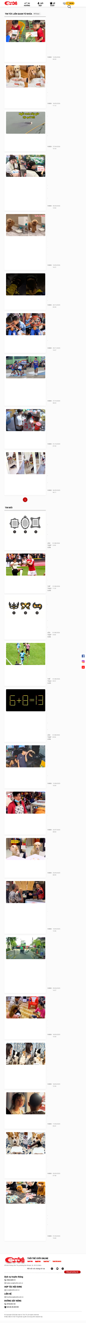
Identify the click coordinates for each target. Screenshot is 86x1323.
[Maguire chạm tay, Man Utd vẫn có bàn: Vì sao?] (25, 565)
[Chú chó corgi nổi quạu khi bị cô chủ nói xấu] (25, 1054)
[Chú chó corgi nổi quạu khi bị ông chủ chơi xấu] (25, 1143)
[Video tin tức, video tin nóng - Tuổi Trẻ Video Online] (47, 1261)
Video (49, 57)
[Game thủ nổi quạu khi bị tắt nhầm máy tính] (25, 756)
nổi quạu (36, 14)
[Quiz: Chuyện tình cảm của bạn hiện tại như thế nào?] (25, 608)
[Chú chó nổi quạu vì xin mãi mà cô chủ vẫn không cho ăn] (25, 225)
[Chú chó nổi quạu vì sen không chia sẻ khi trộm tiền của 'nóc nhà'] (25, 1193)
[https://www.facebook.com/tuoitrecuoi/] (52, 1269)
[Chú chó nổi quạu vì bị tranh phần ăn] (25, 849)
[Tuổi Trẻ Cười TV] (57, 1269)
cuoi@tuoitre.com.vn (13, 1290)
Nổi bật (41, 4)
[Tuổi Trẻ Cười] (63, 1269)
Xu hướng (27, 4)
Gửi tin (71, 3)
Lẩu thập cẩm (49, 545)
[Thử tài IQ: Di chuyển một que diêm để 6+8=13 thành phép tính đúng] (25, 700)
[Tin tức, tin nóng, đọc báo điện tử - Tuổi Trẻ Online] (30, 1261)
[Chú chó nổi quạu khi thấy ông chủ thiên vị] (25, 76)
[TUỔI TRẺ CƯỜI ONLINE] (14, 1260)
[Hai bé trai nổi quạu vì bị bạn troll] (25, 324)
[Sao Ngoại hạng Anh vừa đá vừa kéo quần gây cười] (25, 654)
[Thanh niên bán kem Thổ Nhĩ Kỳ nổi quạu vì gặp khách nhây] (25, 892)
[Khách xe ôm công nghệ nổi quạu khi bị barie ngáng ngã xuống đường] (25, 948)
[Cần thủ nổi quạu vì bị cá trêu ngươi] (25, 123)
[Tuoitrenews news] (57, 1261)
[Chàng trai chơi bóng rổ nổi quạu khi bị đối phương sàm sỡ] (25, 367)
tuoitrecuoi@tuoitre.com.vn (15, 1297)
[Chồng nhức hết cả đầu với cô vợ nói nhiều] (25, 420)
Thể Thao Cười (49, 588)
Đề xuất (52, 4)
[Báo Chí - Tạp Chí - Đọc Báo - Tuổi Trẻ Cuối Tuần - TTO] (38, 1261)
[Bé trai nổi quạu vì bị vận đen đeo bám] (25, 31)
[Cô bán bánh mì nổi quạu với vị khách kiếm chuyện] (25, 803)
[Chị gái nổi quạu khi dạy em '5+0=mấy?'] (25, 1103)
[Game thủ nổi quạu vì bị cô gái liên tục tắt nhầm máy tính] (25, 166)
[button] (64, 3)
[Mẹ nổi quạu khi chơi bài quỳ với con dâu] (25, 1007)
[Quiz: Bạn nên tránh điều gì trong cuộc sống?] (25, 525)
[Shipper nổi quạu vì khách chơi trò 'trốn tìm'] (25, 284)
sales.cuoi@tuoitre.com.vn (15, 1283)
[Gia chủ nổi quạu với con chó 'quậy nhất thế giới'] (25, 463)
